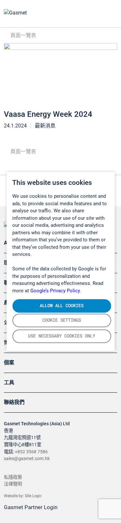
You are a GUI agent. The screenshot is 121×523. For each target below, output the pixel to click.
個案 (9, 362)
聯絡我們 (14, 402)
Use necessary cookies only (61, 336)
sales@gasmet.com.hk (27, 458)
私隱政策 (13, 477)
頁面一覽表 (22, 35)
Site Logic (33, 496)
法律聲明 (13, 484)
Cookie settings (61, 320)
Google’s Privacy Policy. (55, 291)
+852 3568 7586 (31, 452)
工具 (9, 382)
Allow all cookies (62, 305)
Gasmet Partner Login (31, 507)
